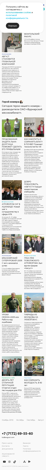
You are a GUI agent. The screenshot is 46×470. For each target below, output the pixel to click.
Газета (25, 446)
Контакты (6, 446)
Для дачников (7, 449)
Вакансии (26, 443)
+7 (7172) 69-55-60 (17, 433)
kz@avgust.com (8, 437)
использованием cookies (18, 12)
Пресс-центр (7, 443)
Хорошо (12, 25)
